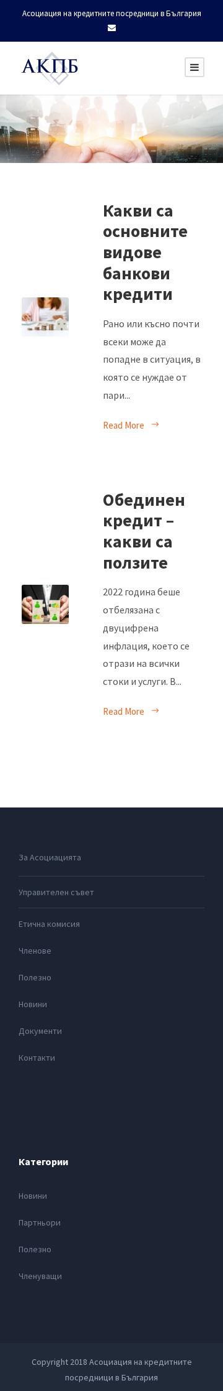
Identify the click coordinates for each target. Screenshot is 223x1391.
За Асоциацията (50, 857)
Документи (40, 1030)
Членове (35, 950)
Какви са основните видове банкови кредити (145, 252)
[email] (112, 27)
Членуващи (40, 1276)
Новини (33, 1004)
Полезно (35, 977)
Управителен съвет (56, 892)
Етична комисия (49, 923)
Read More (123, 425)
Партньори (40, 1222)
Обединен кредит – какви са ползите (144, 531)
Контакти (37, 1057)
